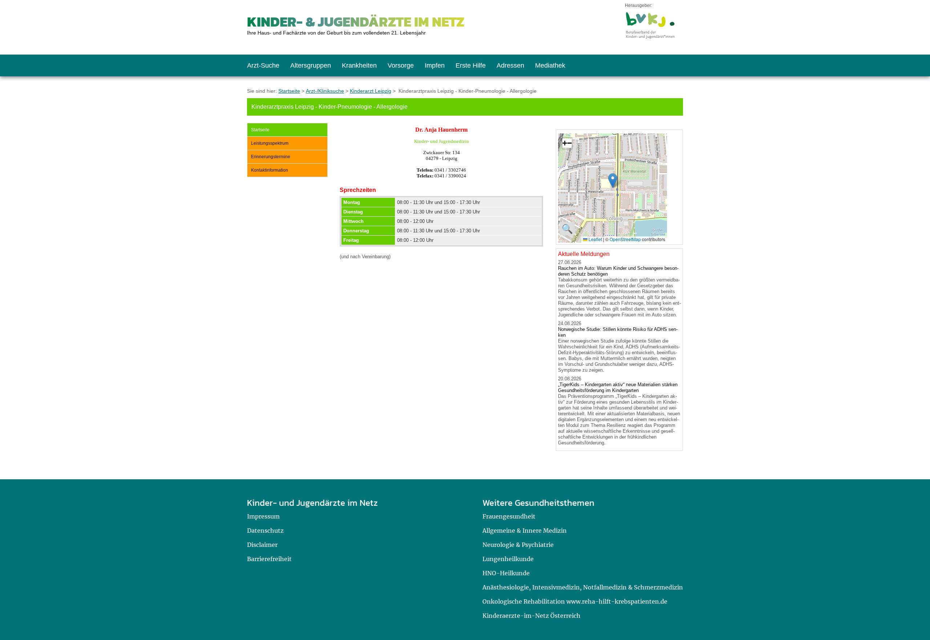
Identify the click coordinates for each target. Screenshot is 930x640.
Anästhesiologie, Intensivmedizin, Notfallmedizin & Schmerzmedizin (582, 587)
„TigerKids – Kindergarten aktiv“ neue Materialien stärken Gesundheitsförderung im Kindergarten (618, 387)
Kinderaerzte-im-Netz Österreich (531, 615)
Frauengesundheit (508, 516)
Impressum (263, 516)
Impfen (435, 65)
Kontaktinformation (269, 170)
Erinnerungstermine (270, 156)
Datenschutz (265, 530)
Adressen (510, 65)
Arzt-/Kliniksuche (325, 91)
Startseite (289, 91)
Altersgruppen (310, 65)
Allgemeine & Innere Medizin (524, 530)
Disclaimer (262, 544)
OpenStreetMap (625, 239)
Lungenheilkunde (508, 559)
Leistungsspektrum (269, 143)
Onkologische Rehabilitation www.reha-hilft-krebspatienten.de (574, 601)
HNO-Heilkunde (506, 573)
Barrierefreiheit (269, 559)
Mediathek (550, 65)
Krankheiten (359, 65)
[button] (612, 180)
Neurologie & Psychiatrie (518, 544)
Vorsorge (401, 65)
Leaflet (594, 239)
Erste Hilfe (471, 65)
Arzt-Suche (263, 65)
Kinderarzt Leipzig (370, 91)
